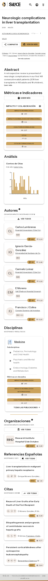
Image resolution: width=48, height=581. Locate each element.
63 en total (18, 167)
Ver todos (24, 218)
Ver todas (24, 429)
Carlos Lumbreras (25, 227)
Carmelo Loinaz (40, 53)
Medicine (19, 341)
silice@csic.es (24, 578)
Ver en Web (30, 44)
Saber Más (24, 98)
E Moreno (5, 53)
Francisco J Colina (25, 307)
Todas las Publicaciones (27, 407)
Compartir (11, 44)
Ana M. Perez (12, 56)
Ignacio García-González (26, 53)
